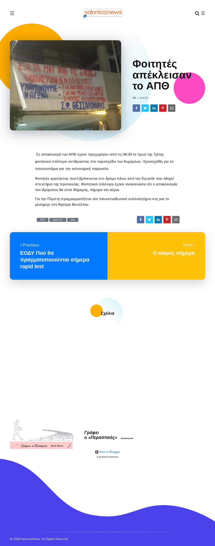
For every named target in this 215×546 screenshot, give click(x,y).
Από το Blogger (109, 452)
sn (134, 97)
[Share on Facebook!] (136, 108)
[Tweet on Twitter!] (145, 108)
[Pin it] (162, 108)
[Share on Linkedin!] (154, 108)
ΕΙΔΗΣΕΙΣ (58, 219)
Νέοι (73, 219)
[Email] (171, 108)
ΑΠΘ (42, 219)
